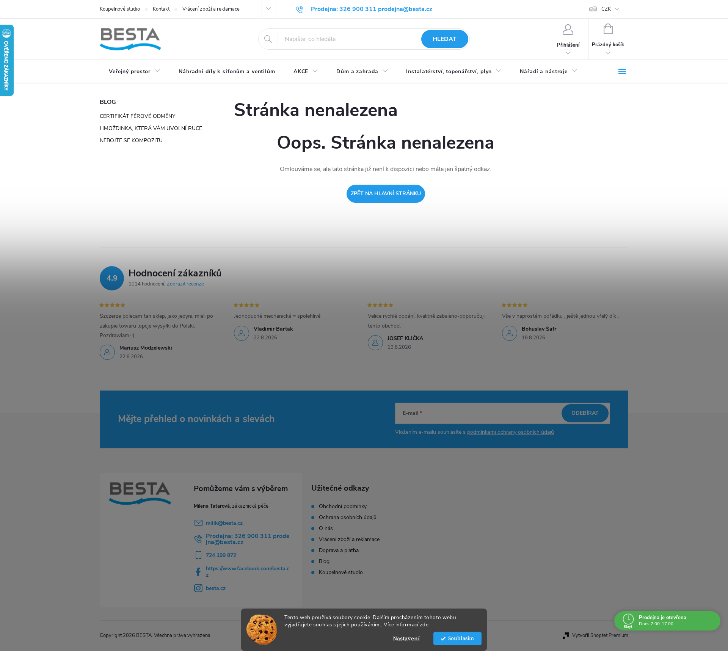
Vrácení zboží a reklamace (211, 9)
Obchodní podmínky (343, 507)
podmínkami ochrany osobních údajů (510, 432)
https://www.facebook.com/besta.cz (247, 572)
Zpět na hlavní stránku (386, 193)
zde (424, 624)
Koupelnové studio (120, 9)
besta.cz (216, 588)
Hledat (445, 39)
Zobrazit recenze (185, 284)
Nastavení (406, 638)
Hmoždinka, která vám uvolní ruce (151, 128)
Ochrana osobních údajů (348, 518)
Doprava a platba (339, 550)
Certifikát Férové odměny (137, 116)
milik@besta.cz (224, 523)
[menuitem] (134, 71)
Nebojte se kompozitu (131, 140)
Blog (324, 561)
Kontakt (161, 9)
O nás (326, 529)
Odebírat (585, 413)
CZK (606, 9)
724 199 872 (221, 555)
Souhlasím (461, 638)
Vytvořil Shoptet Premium (600, 635)
